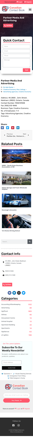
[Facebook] (9, 293)
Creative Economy (9, 89)
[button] (30, 10)
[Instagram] (19, 293)
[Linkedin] (14, 293)
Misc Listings (20, 89)
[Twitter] (23, 293)
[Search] (29, 241)
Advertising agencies (10, 92)
